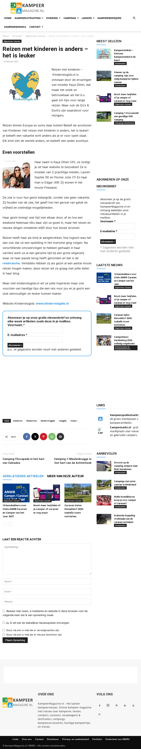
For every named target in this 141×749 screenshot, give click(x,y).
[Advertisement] (47, 386)
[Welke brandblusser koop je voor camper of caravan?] (104, 500)
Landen (87, 18)
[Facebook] (26, 436)
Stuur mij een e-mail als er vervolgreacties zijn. (33, 630)
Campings (70, 18)
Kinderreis (31, 420)
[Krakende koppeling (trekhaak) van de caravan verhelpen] (104, 519)
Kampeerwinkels (15, 26)
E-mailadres (17, 335)
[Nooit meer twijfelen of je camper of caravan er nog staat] (46, 493)
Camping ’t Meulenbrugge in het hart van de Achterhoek (72, 460)
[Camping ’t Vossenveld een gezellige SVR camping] (104, 116)
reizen (73, 420)
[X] (35, 436)
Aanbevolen (120, 63)
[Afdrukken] (60, 436)
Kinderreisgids (48, 420)
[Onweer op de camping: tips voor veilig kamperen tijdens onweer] (104, 76)
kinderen (17, 420)
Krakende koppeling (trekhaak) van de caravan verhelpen (124, 518)
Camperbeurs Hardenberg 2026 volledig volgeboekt (124, 340)
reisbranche (11, 263)
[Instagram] (108, 705)
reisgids (62, 420)
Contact (35, 26)
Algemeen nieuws (35, 35)
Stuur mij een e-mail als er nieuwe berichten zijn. (34, 634)
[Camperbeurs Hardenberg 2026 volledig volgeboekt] (104, 340)
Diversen (52, 18)
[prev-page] (5, 523)
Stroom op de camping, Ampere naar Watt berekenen (126, 466)
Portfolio (97, 739)
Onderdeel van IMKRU (117, 739)
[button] (134, 18)
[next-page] (10, 523)
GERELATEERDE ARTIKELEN (23, 476)
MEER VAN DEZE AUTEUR (65, 476)
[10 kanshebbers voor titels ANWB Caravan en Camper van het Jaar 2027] (16, 493)
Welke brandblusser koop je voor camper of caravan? (125, 500)
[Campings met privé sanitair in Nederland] (104, 485)
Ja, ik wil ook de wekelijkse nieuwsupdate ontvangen (37, 622)
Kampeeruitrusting (28, 18)
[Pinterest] (43, 436)
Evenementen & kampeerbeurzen (122, 347)
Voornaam (16, 325)
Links (15, 739)
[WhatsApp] (52, 436)
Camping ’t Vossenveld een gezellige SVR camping (126, 116)
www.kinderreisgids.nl (52, 303)
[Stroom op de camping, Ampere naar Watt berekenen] (104, 466)
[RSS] (125, 706)
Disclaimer (53, 739)
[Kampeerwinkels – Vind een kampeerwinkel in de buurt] (104, 54)
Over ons (27, 739)
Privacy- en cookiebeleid (75, 739)
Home (7, 18)
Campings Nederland (124, 123)
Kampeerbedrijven (109, 18)
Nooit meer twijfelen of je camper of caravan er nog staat (46, 509)
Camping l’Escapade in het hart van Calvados (23, 460)
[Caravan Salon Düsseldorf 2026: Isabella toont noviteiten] (77, 493)
